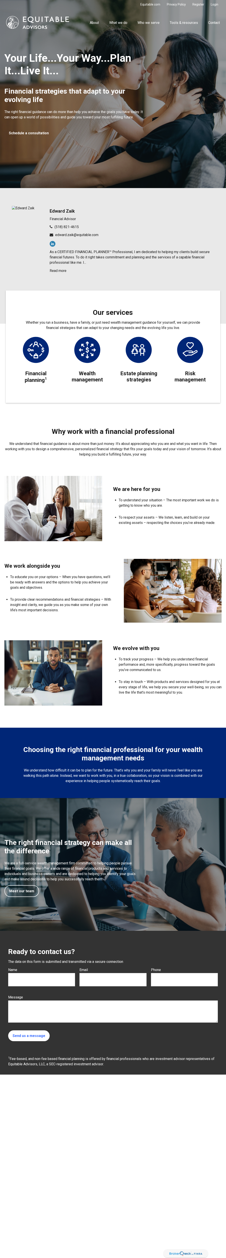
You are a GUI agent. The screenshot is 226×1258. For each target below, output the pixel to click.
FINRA (95, 1243)
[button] (94, 22)
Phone (156, 970)
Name (12, 970)
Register (198, 4)
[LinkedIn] (52, 244)
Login (214, 4)
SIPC (104, 1243)
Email (83, 970)
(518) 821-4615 (67, 227)
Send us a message (29, 1036)
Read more (58, 271)
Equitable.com (150, 4)
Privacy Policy (176, 4)
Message (15, 997)
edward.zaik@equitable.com (76, 235)
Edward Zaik (62, 211)
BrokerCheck (159, 1174)
